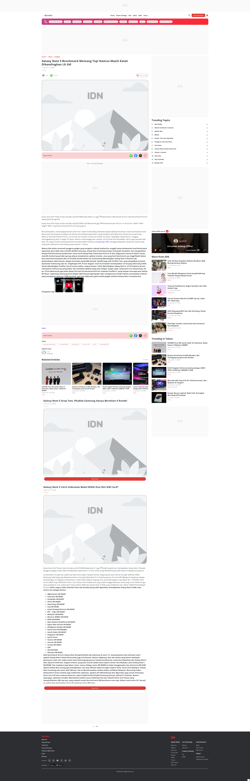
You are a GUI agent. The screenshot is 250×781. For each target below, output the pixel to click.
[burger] (207, 15)
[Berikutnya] (149, 475)
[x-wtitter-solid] (140, 155)
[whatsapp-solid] (131, 155)
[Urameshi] (44, 456)
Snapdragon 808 (102, 345)
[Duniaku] (48, 15)
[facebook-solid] (135, 155)
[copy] (145, 155)
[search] (189, 15)
